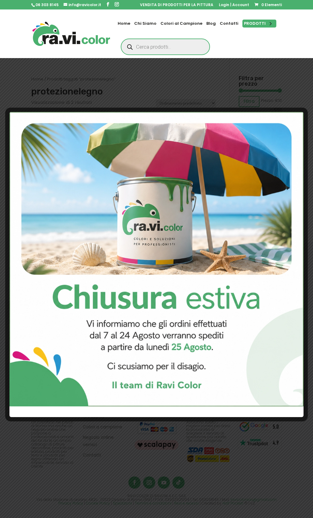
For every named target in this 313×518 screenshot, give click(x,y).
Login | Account (234, 5)
